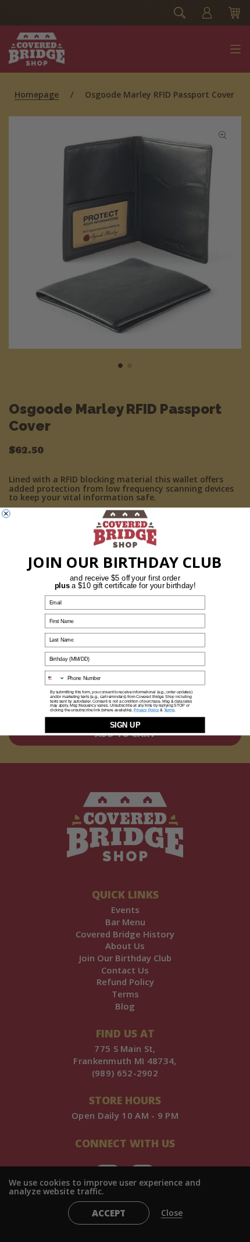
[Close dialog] (6, 513)
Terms (169, 710)
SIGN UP (125, 725)
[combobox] (55, 678)
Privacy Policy (146, 710)
